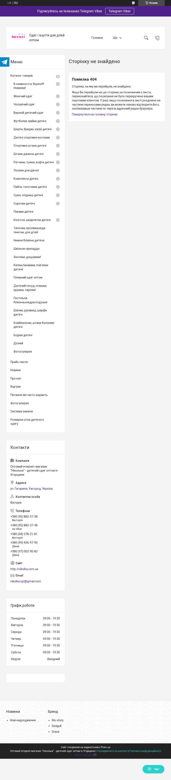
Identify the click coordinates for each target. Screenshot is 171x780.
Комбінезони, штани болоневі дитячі (34, 325)
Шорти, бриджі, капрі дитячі (33, 129)
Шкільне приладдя (26, 248)
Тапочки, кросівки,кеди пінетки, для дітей (29, 230)
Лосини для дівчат (26, 170)
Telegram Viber (120, 11)
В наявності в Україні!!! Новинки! (29, 86)
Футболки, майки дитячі (30, 121)
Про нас (15, 378)
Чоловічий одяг (24, 104)
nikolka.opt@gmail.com (25, 581)
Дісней (18, 343)
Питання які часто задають (29, 395)
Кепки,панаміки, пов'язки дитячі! (31, 267)
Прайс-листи (19, 362)
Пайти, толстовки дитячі (30, 186)
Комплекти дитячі (26, 178)
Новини (15, 370)
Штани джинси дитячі (29, 154)
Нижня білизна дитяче (29, 240)
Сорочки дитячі (24, 203)
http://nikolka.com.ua (24, 569)
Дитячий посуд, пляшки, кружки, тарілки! (30, 288)
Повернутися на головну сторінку (95, 114)
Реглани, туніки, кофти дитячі (34, 162)
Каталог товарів (21, 75)
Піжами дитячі (23, 211)
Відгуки (15, 386)
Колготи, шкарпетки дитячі (32, 220)
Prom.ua (105, 747)
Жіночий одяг (23, 96)
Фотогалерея (23, 351)
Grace (55, 731)
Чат (156, 769)
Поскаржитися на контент (112, 751)
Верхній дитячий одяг (29, 112)
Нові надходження (23, 720)
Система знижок (21, 411)
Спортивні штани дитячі (30, 145)
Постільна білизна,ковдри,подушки (30, 300)
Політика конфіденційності (145, 751)
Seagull (57, 726)
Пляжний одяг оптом (28, 277)
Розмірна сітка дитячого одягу (27, 422)
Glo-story (58, 720)
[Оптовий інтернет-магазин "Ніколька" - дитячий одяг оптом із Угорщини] (18, 38)
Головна (97, 37)
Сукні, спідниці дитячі (28, 195)
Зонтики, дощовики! (27, 257)
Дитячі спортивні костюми (32, 137)
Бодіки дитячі (23, 335)
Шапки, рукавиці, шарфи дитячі (30, 312)
